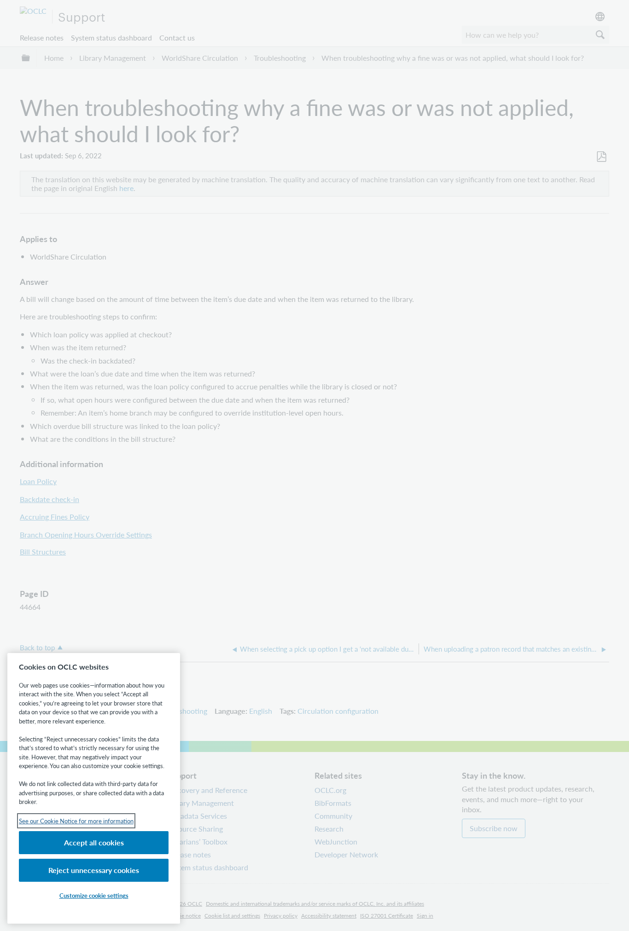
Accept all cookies (94, 842)
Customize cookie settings (93, 895)
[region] (93, 788)
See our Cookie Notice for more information (76, 820)
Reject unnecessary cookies (93, 870)
